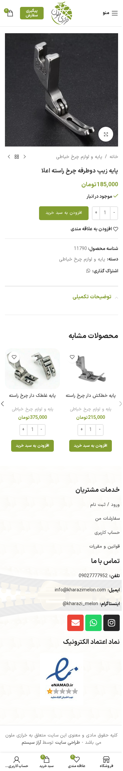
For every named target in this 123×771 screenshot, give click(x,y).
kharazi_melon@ (80, 604)
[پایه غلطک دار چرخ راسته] (32, 369)
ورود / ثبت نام (105, 504)
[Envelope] (75, 623)
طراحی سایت (67, 742)
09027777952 (93, 576)
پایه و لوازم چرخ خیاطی (79, 156)
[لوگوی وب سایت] (61, 13)
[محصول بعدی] (9, 157)
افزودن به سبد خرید (64, 213)
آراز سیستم (31, 742)
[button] (90, 446)
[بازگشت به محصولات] (17, 157)
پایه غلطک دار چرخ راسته (32, 395)
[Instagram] (111, 623)
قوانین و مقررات (104, 546)
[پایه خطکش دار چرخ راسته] (90, 369)
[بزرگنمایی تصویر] (105, 134)
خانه (114, 156)
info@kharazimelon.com (80, 590)
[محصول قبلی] (25, 157)
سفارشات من (107, 518)
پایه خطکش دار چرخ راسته (91, 395)
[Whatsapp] (93, 623)
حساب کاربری (107, 532)
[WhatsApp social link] (88, 271)
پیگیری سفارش (32, 13)
